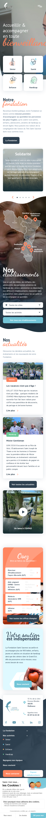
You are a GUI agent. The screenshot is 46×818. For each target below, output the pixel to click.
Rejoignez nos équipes (13, 760)
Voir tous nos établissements (23, 320)
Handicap (9, 754)
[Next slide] (33, 197)
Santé (7, 744)
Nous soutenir (9, 765)
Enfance (8, 749)
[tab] (17, 197)
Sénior (7, 739)
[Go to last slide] (12, 197)
